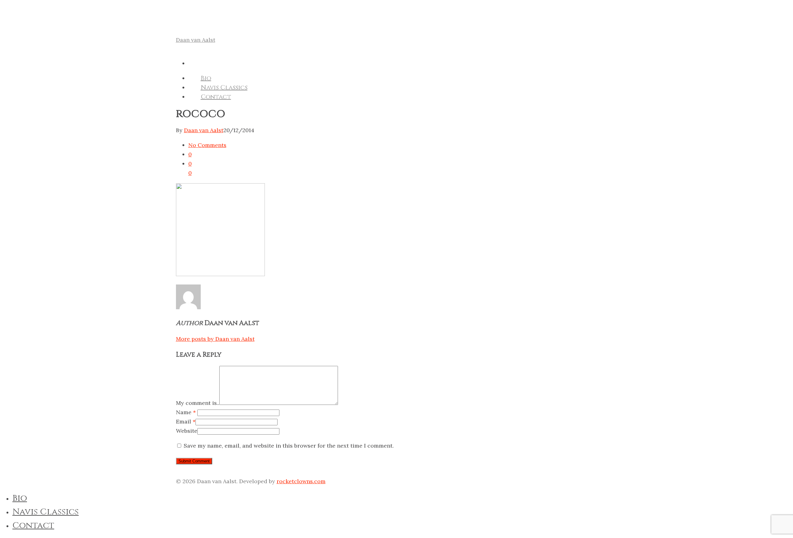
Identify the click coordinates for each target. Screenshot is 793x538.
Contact (216, 97)
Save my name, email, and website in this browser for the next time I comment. (289, 445)
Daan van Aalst (195, 39)
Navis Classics (224, 87)
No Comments (207, 145)
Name (186, 412)
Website (186, 430)
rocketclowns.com (301, 481)
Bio (206, 78)
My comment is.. (197, 402)
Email (185, 421)
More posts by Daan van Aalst (215, 338)
